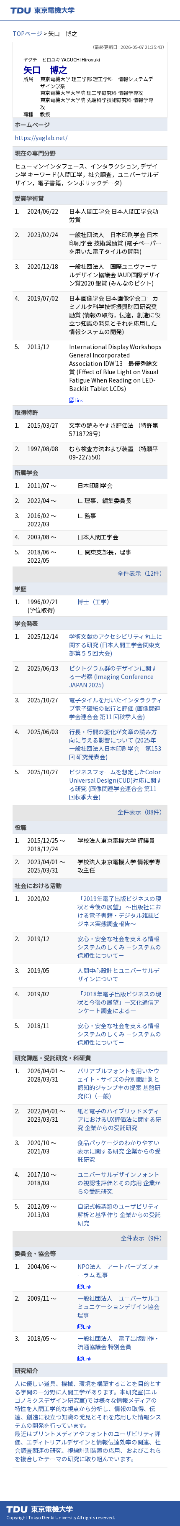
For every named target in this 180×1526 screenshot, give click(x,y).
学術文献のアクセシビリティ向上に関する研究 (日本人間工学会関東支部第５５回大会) (115, 644)
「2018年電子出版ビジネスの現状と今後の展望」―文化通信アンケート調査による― (119, 1002)
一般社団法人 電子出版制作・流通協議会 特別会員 (118, 1342)
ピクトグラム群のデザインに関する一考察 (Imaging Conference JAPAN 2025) (113, 676)
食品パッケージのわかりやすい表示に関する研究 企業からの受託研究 (119, 1151)
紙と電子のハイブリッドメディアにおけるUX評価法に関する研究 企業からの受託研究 (119, 1119)
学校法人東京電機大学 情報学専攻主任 (119, 865)
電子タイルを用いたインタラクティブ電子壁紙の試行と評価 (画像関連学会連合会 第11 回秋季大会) (115, 708)
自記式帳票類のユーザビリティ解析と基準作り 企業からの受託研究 (119, 1214)
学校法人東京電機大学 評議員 (116, 840)
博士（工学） (95, 601)
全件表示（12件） (141, 573)
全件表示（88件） (141, 812)
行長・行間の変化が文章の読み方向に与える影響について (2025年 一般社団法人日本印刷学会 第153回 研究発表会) (115, 744)
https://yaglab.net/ (41, 137)
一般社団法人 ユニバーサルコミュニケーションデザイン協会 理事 (118, 1306)
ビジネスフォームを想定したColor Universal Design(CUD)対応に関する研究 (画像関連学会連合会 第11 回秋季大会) (115, 784)
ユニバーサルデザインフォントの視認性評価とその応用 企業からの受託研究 (119, 1182)
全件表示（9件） (143, 1238)
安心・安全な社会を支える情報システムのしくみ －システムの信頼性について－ (119, 946)
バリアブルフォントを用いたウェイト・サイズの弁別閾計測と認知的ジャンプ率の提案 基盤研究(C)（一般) (118, 1083)
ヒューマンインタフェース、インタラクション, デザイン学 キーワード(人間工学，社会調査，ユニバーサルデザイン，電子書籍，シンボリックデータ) (87, 174)
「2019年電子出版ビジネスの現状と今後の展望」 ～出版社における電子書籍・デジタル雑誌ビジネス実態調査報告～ (119, 911)
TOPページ (27, 33)
